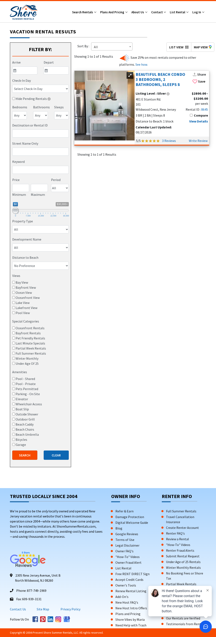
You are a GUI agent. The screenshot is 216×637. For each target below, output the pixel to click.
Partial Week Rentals (181, 584)
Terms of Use (124, 540)
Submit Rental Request (183, 556)
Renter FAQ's (175, 533)
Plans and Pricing (112, 12)
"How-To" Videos (127, 557)
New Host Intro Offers (131, 608)
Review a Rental (177, 539)
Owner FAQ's (124, 551)
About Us (138, 12)
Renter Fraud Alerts (180, 550)
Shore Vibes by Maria (130, 619)
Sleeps (59, 107)
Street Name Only (25, 143)
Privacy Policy (70, 609)
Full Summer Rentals (181, 511)
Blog (118, 528)
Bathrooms (41, 107)
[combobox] (40, 133)
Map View (201, 47)
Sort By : (83, 46)
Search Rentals (83, 12)
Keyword (18, 161)
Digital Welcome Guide (131, 522)
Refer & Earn (124, 511)
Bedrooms (19, 107)
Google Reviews (126, 534)
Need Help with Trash (130, 625)
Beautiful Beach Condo (160, 79)
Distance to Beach (25, 257)
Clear (56, 455)
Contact (157, 12)
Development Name (26, 239)
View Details (198, 121)
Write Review (198, 141)
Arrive (16, 62)
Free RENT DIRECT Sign (132, 574)
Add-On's (121, 597)
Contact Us (18, 609)
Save (201, 81)
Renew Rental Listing (130, 591)
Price (16, 180)
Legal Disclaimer (127, 545)
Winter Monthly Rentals (183, 567)
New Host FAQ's (126, 602)
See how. (141, 64)
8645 (204, 109)
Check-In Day (21, 80)
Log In (197, 12)
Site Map (43, 609)
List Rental (178, 12)
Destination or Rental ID (30, 125)
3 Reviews (169, 141)
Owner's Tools (125, 585)
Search (24, 455)
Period (56, 180)
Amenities (19, 372)
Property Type (22, 221)
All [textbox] (96, 47)
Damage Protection (129, 517)
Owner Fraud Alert (128, 562)
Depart (49, 62)
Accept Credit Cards (129, 579)
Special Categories (25, 321)
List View (176, 47)
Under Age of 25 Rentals (183, 562)
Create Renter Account (182, 527)
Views (16, 276)
